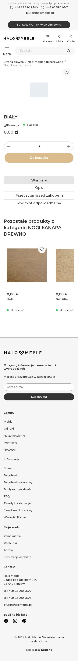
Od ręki (9, 428)
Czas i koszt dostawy (18, 510)
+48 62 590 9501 (57, 7)
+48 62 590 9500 (26, 7)
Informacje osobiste (17, 557)
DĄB (10, 299)
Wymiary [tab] (39, 180)
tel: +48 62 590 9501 (17, 597)
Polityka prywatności (18, 489)
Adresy (8, 550)
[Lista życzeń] (60, 36)
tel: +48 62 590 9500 (18, 590)
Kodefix (46, 650)
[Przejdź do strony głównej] (19, 38)
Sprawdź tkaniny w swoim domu (39, 24)
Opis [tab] (39, 188)
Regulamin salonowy (18, 482)
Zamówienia (12, 536)
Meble (8, 421)
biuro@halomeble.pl (40, 13)
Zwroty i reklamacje (17, 503)
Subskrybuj (39, 397)
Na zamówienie (14, 435)
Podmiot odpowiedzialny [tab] (39, 203)
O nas (8, 468)
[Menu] (7, 49)
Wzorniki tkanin (15, 517)
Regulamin (11, 475)
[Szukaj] (69, 50)
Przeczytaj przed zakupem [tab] (39, 195)
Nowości (10, 449)
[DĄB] (27, 265)
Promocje (10, 442)
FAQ (7, 496)
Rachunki (10, 543)
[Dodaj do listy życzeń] (67, 73)
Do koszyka (39, 158)
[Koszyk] (47, 36)
